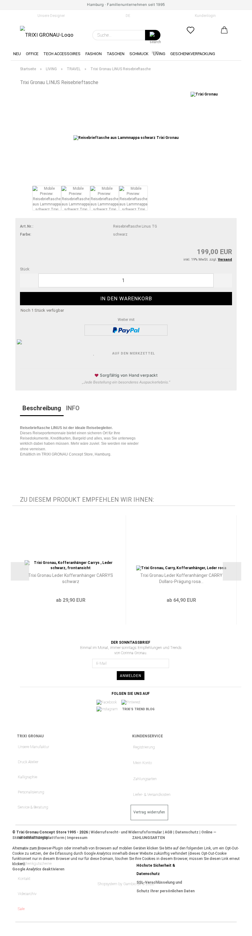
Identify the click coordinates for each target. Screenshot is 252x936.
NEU (17, 53)
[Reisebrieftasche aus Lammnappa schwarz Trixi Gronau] (126, 138)
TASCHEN (115, 53)
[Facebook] (108, 702)
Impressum (77, 838)
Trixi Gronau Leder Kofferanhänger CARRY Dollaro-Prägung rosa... (181, 578)
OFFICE (32, 53)
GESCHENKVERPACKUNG (192, 53)
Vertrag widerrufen (149, 812)
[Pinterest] (133, 702)
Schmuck (138, 53)
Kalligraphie (27, 777)
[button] (224, 35)
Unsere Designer (51, 16)
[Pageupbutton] (235, 926)
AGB (168, 832)
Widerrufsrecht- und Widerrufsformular (126, 832)
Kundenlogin (204, 16)
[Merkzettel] (190, 35)
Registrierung (144, 747)
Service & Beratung (33, 807)
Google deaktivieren (38, 869)
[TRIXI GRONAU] (46, 31)
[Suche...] (152, 35)
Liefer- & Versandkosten (152, 794)
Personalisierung (31, 792)
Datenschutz (187, 832)
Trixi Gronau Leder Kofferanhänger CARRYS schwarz (70, 578)
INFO (73, 408)
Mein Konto (142, 763)
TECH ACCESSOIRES (62, 53)
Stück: (25, 269)
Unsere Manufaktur (33, 747)
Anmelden (130, 676)
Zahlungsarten (145, 779)
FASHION (93, 53)
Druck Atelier (28, 762)
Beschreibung (41, 408)
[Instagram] (109, 709)
